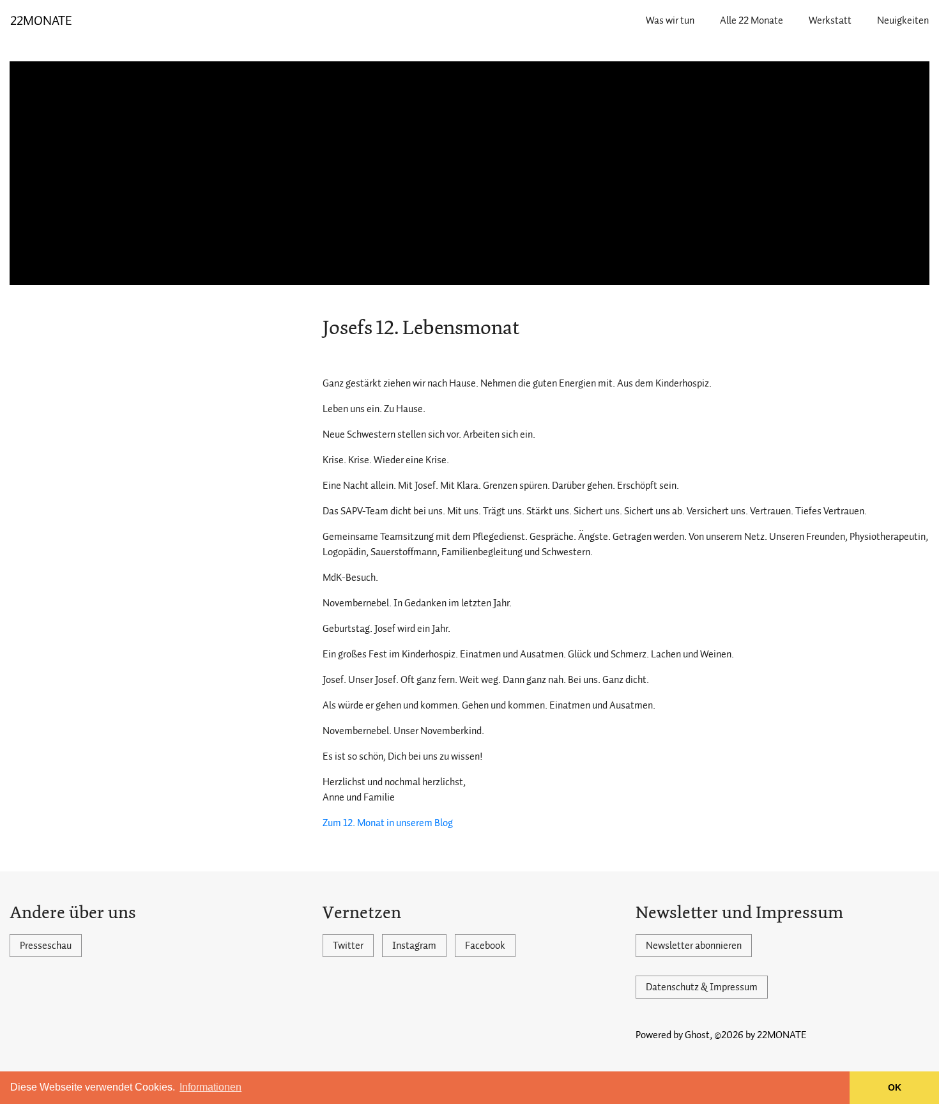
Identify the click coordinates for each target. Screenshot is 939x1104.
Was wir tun (670, 20)
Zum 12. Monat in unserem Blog (388, 823)
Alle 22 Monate (751, 20)
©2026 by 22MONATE (760, 1035)
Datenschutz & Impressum (702, 987)
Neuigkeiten (903, 20)
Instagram (414, 945)
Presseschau (46, 945)
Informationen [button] (210, 1087)
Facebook (485, 945)
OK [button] (894, 1087)
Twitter (348, 945)
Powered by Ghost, (674, 1035)
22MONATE (41, 20)
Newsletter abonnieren (694, 945)
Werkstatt (830, 20)
